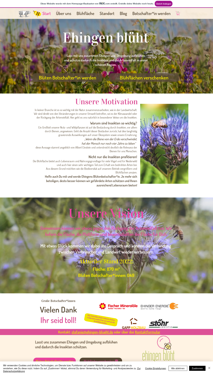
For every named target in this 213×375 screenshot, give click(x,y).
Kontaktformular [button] (147, 332)
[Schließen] (209, 368)
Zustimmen (197, 368)
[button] (178, 13)
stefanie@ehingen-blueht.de (92, 332)
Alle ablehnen (178, 368)
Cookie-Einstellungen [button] (155, 368)
